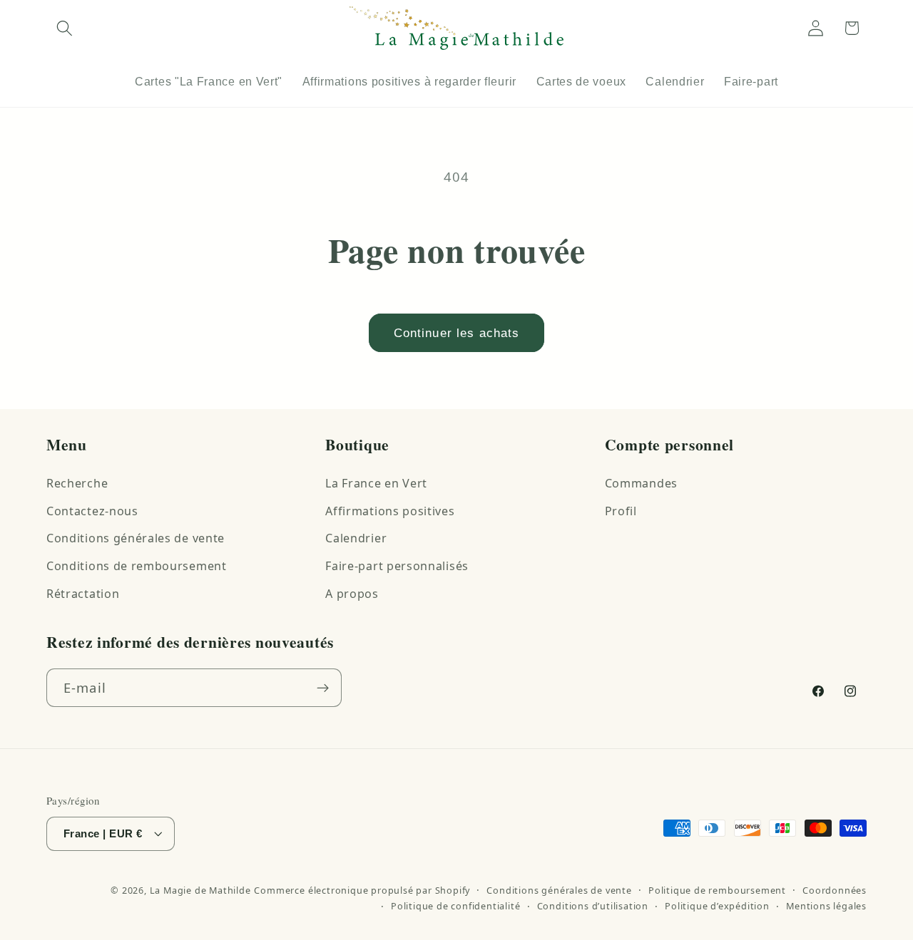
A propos (352, 593)
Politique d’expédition (717, 905)
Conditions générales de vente (135, 538)
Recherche (77, 483)
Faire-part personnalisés (397, 566)
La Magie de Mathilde (200, 890)
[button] (64, 28)
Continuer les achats (457, 333)
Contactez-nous (92, 511)
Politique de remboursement (717, 890)
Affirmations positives (389, 511)
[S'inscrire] (323, 687)
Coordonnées (834, 890)
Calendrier (356, 538)
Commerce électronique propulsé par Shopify (362, 890)
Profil (621, 511)
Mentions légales (826, 905)
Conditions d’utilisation (592, 905)
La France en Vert (376, 483)
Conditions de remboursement (136, 566)
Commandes (641, 483)
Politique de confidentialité (456, 905)
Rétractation (82, 593)
